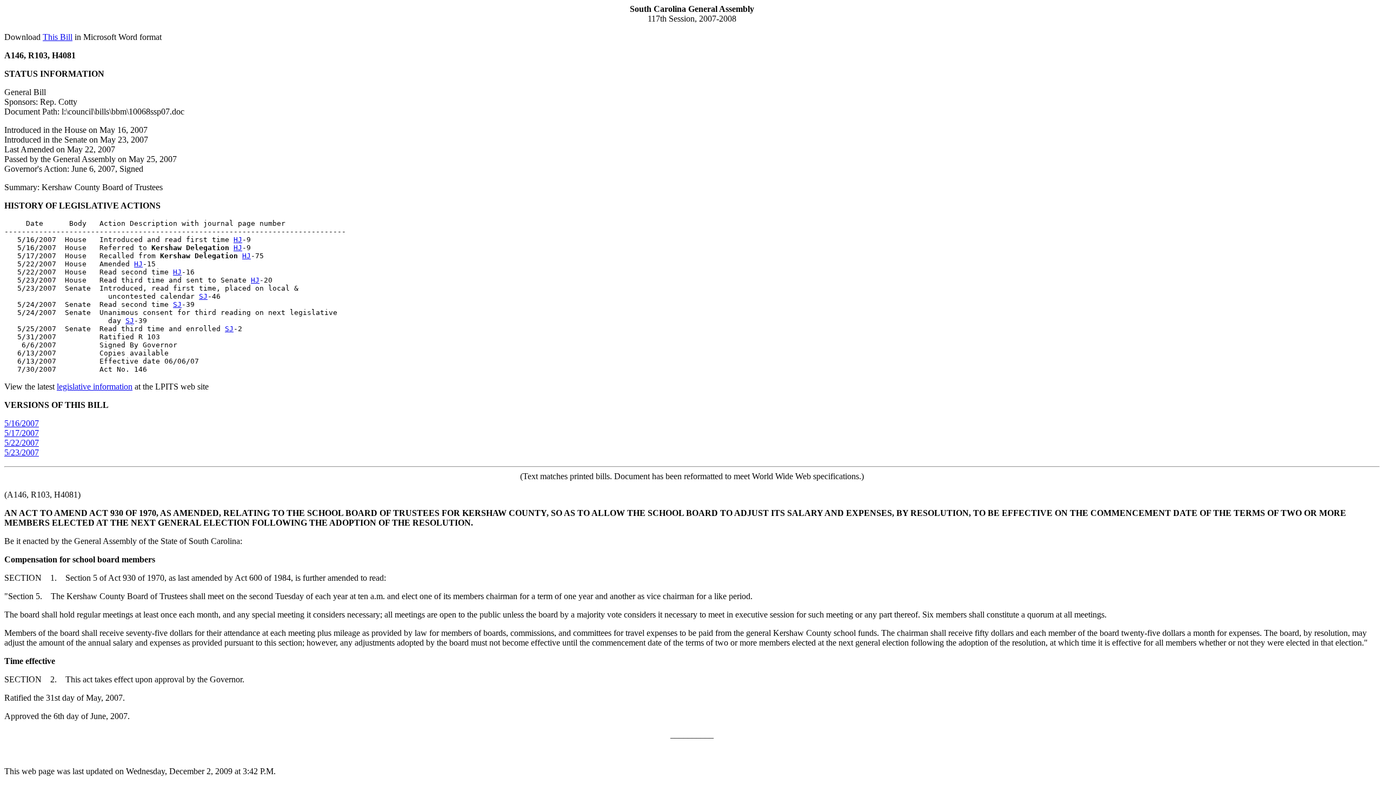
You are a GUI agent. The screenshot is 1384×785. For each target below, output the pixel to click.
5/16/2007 (21, 423)
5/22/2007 (21, 442)
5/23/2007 (21, 452)
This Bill (57, 37)
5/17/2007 (21, 433)
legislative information (94, 386)
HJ (238, 240)
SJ (203, 296)
